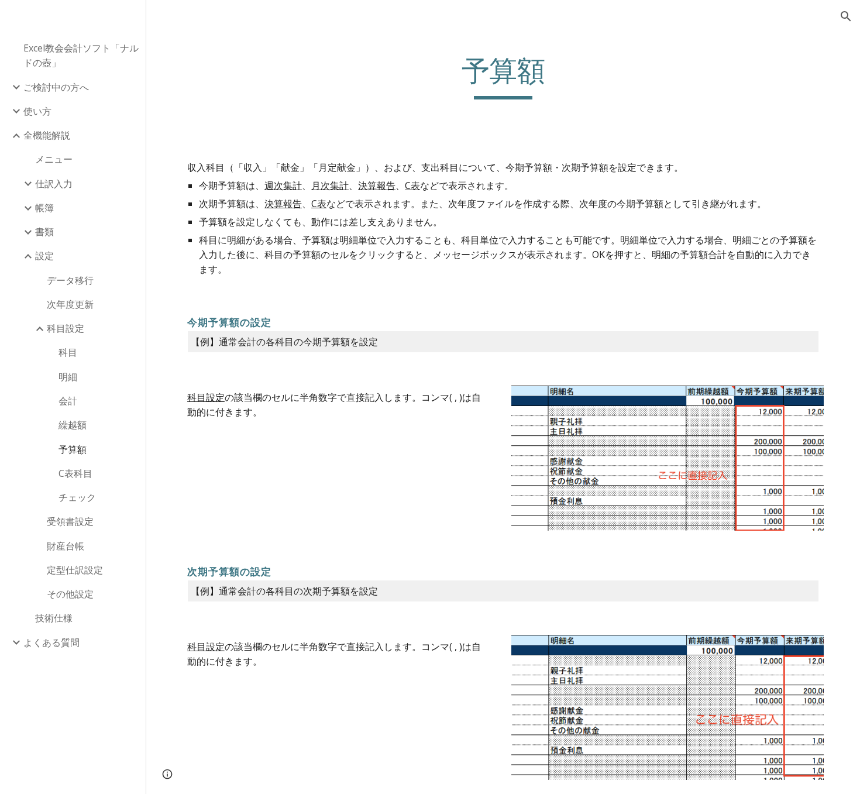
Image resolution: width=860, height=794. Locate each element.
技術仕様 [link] (54, 617)
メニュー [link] (54, 159)
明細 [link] (68, 376)
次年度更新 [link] (70, 304)
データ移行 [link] (70, 280)
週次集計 (283, 185)
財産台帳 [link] (65, 545)
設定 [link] (44, 255)
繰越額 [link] (73, 424)
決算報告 (376, 185)
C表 (412, 185)
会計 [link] (68, 400)
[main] (503, 76)
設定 (215, 397)
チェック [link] (77, 497)
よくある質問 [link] (51, 642)
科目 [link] (68, 352)
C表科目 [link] (75, 473)
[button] (846, 16)
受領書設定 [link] (70, 521)
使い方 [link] (37, 111)
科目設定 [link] (65, 328)
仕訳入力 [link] (54, 183)
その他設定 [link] (70, 593)
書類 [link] (44, 231)
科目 (196, 397)
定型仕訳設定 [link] (75, 569)
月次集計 (330, 185)
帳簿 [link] (44, 207)
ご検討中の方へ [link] (56, 87)
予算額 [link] (73, 449)
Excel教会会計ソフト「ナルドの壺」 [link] (81, 55)
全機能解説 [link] (46, 135)
